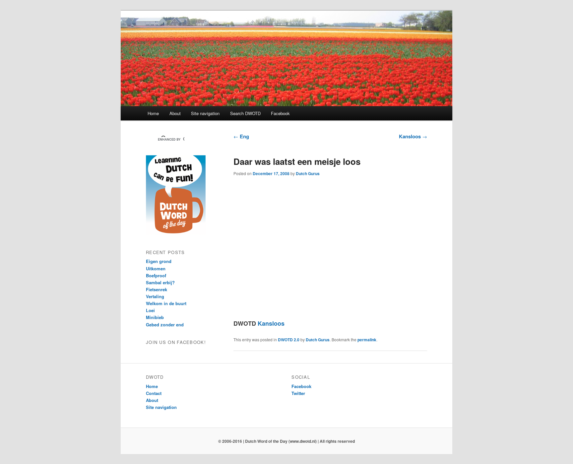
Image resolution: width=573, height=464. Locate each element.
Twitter (298, 393)
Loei (150, 310)
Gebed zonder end (165, 324)
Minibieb (155, 317)
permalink (366, 340)
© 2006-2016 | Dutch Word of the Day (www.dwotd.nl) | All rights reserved (286, 441)
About (175, 113)
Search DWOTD (245, 113)
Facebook (280, 113)
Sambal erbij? (160, 282)
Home (153, 113)
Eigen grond (158, 261)
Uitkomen (155, 268)
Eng (241, 136)
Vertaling (155, 296)
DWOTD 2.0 (288, 340)
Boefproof (156, 275)
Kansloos (413, 136)
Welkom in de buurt (166, 303)
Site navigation (205, 113)
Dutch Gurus (308, 173)
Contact (153, 393)
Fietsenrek (156, 289)
